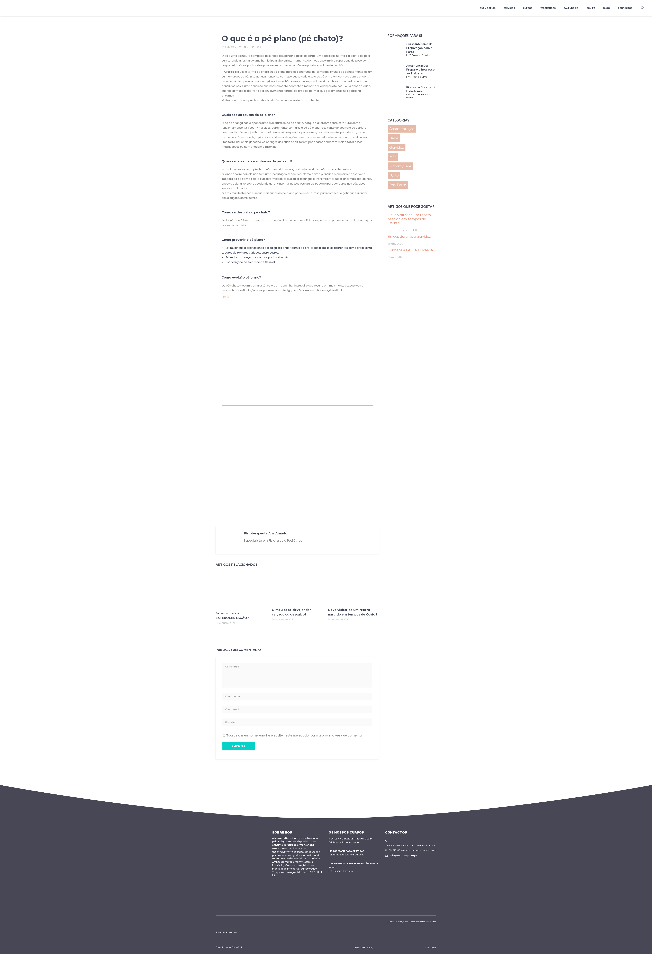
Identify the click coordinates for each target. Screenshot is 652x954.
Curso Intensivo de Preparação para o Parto (419, 48)
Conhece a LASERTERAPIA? (411, 250)
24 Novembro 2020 (283, 619)
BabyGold (237, 947)
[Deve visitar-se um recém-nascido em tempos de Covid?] (353, 589)
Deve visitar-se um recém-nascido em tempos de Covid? (410, 219)
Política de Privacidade (227, 932)
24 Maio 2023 (396, 257)
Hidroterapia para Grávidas (346, 851)
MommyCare (400, 166)
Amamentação (401, 129)
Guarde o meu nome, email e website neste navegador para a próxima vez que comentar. (294, 735)
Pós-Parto (397, 185)
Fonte (225, 297)
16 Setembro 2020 (339, 619)
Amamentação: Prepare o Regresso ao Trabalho (420, 69)
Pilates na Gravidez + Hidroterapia (350, 838)
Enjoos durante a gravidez (409, 237)
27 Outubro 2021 (225, 623)
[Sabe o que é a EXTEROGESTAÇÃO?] (241, 591)
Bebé (258, 46)
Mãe (392, 157)
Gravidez (396, 147)
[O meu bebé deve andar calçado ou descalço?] (297, 589)
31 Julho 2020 (395, 243)
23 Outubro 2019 (231, 46)
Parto (394, 176)
